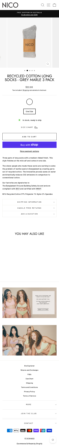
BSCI (18, 189)
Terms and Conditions (29, 387)
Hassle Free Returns (29, 208)
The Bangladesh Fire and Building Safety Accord (22, 186)
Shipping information (29, 202)
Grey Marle (29, 102)
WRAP (38, 189)
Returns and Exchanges (29, 370)
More (28, 404)
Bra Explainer (29, 366)
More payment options (29, 151)
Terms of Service (29, 396)
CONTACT (28, 423)
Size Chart (29, 379)
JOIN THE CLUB (29, 413)
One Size (29, 111)
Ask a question (29, 214)
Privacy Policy (29, 391)
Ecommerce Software (25, 444)
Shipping (25, 90)
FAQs (29, 374)
